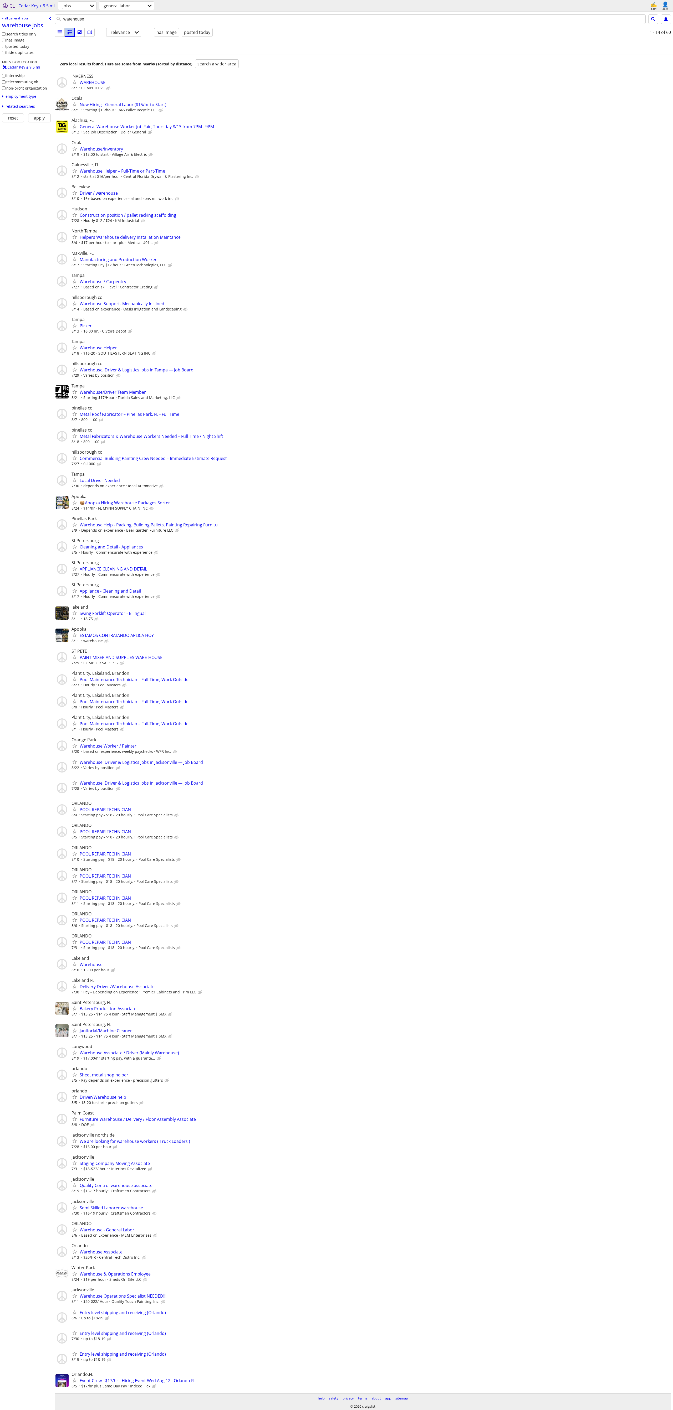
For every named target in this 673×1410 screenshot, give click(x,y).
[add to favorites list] (75, 82)
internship (15, 75)
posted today (17, 46)
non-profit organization (26, 88)
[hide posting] (109, 88)
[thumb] (70, 32)
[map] (90, 32)
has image (15, 40)
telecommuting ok (22, 81)
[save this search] (666, 19)
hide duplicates (20, 52)
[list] (60, 32)
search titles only (21, 34)
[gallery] (80, 32)
